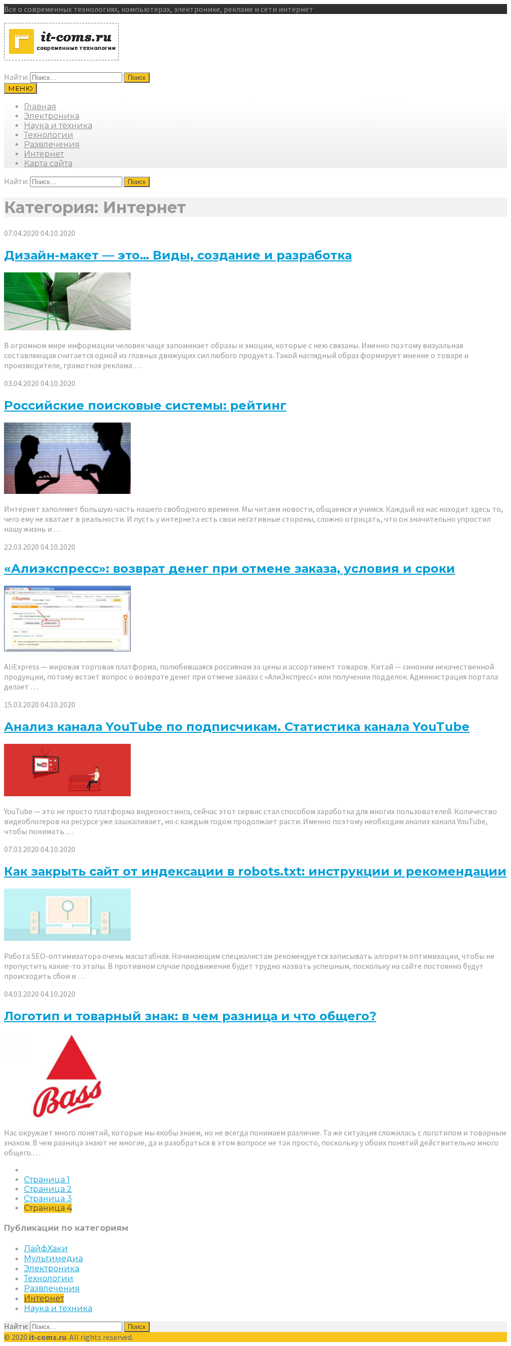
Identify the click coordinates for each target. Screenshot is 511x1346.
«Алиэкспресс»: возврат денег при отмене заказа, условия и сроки (229, 568)
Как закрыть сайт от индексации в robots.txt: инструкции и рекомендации (255, 871)
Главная (40, 106)
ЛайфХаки (46, 1248)
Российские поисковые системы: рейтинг (145, 405)
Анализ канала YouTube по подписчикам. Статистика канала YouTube (237, 726)
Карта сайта (48, 163)
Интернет (44, 154)
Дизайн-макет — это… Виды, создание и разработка (178, 255)
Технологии (48, 135)
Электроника (51, 116)
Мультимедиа (53, 1258)
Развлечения (52, 144)
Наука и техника (58, 125)
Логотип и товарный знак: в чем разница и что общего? (190, 1016)
